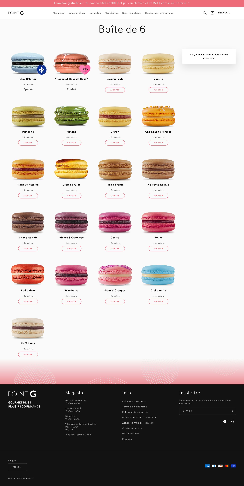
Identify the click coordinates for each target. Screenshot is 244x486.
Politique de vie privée (135, 412)
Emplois (127, 439)
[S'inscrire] (232, 411)
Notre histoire (130, 433)
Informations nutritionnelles (139, 417)
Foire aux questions (134, 401)
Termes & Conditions (134, 406)
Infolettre (189, 393)
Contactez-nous (132, 428)
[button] (205, 12)
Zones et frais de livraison (138, 423)
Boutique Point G (25, 478)
